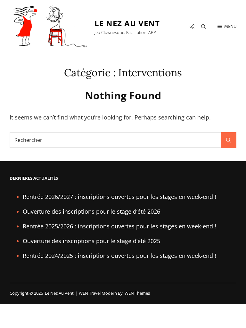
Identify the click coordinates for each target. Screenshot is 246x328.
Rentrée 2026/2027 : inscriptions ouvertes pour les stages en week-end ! (119, 197)
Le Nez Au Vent (127, 23)
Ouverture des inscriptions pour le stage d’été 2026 (91, 211)
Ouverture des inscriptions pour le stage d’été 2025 (91, 241)
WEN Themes (137, 293)
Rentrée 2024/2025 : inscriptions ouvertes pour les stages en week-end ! (119, 255)
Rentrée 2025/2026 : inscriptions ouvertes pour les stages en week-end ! (119, 226)
